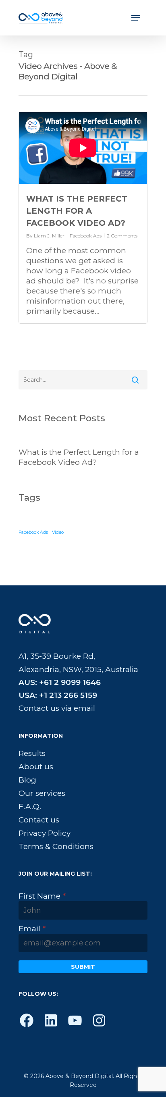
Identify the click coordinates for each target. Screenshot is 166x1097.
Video (58, 532)
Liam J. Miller (49, 236)
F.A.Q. (30, 806)
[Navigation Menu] (135, 18)
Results (32, 753)
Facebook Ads (86, 236)
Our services (42, 793)
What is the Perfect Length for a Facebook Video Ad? (76, 211)
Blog (27, 780)
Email (32, 928)
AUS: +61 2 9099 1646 (60, 682)
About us (36, 766)
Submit (83, 966)
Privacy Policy (45, 833)
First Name (42, 896)
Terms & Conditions (56, 846)
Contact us (39, 819)
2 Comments (122, 236)
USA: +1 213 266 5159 (58, 695)
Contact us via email (57, 708)
